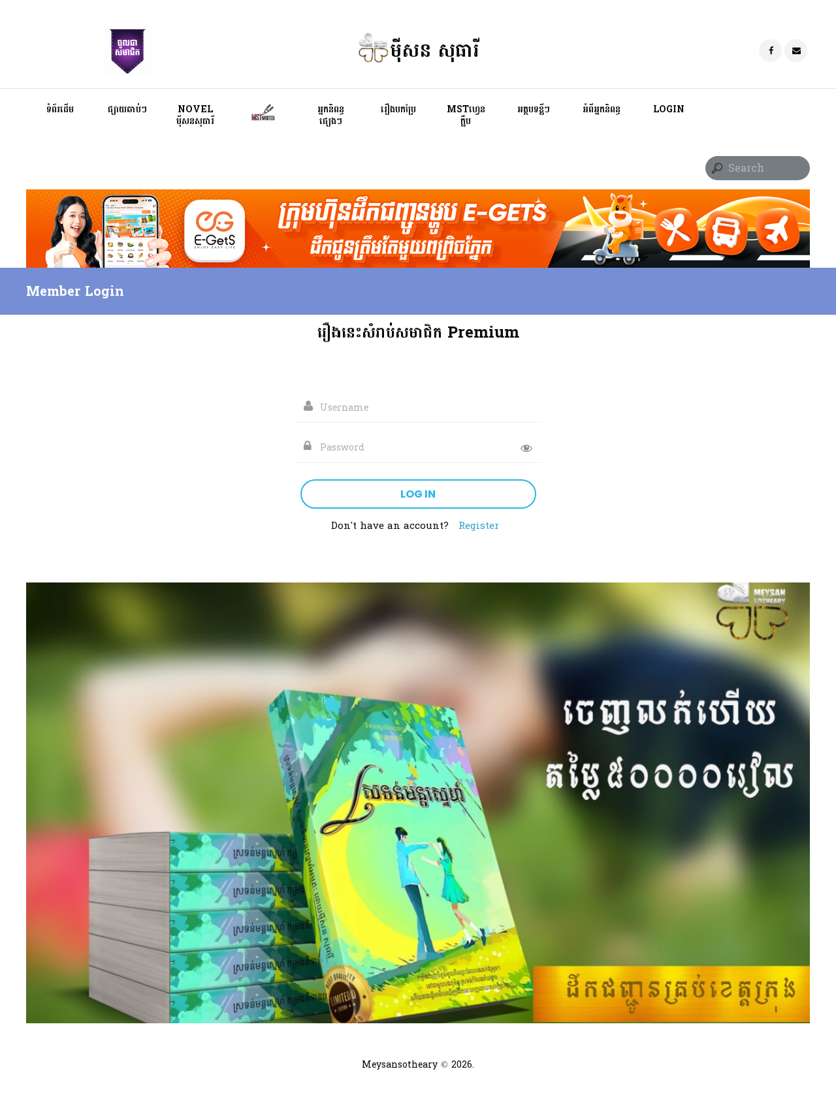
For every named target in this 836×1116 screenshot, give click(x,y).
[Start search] (715, 169)
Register (478, 526)
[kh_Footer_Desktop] (418, 197)
